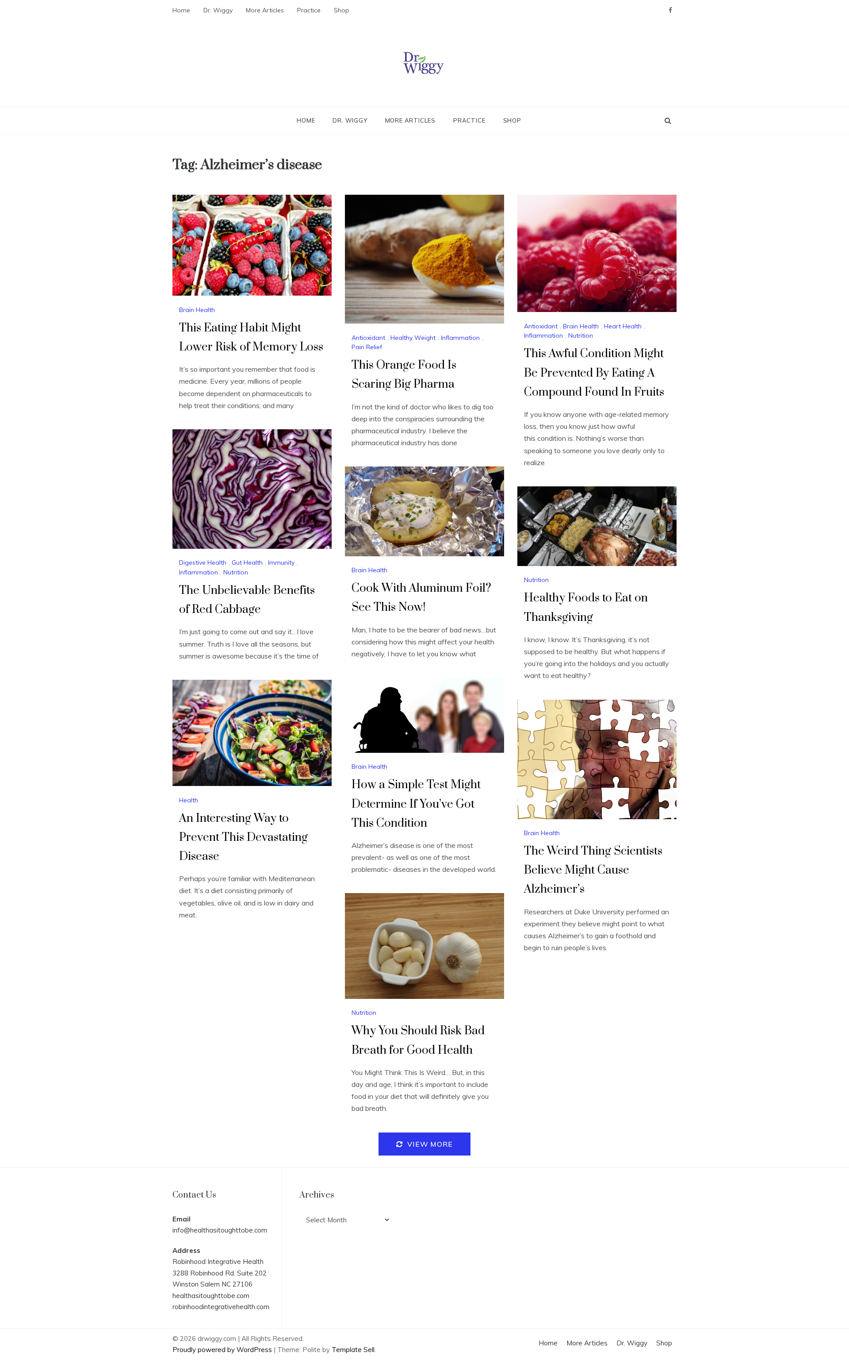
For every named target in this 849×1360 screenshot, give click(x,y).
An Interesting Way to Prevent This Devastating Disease (243, 837)
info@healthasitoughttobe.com (219, 1230)
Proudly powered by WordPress (223, 1349)
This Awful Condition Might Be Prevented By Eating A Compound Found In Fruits (594, 373)
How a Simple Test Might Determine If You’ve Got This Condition (416, 804)
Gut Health (247, 562)
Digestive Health (202, 562)
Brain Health (197, 310)
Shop (341, 10)
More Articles (265, 10)
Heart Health (623, 326)
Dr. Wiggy (218, 10)
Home (181, 10)
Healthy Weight (413, 338)
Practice (309, 10)
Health (188, 800)
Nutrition (580, 335)
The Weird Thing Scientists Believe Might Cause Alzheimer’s (593, 870)
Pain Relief (367, 347)
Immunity (281, 562)
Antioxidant (368, 338)
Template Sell (353, 1349)
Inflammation (460, 338)
